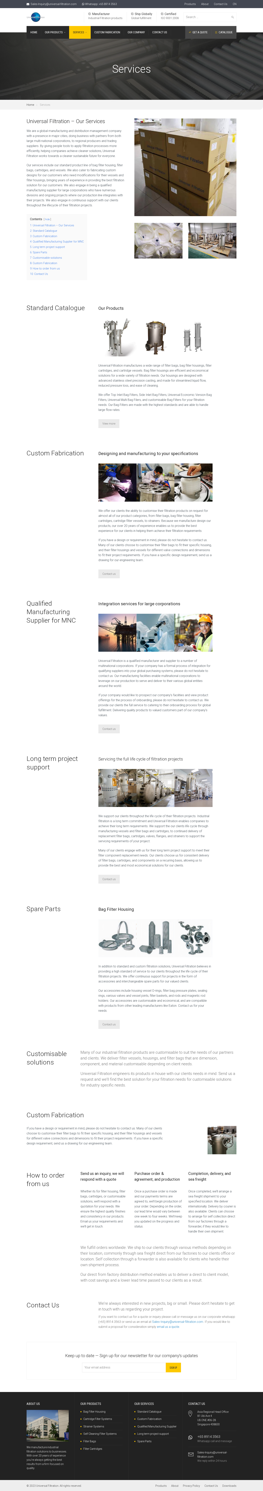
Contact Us (220, 4)
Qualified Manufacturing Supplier (157, 1426)
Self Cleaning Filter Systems (100, 1433)
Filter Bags (89, 1441)
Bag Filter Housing (94, 1411)
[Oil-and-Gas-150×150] (117, 633)
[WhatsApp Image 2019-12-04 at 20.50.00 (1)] (155, 482)
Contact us (109, 573)
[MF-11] (155, 337)
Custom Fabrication (149, 1418)
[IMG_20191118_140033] (193, 482)
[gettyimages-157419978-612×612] (155, 788)
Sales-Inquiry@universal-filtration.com (54, 4)
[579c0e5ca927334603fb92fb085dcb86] (117, 788)
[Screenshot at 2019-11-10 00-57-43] (193, 337)
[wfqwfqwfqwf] (193, 633)
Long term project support (153, 1433)
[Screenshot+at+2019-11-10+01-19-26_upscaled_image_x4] (117, 938)
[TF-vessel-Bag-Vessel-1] (117, 337)
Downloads (229, 1485)
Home (30, 104)
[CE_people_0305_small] (193, 788)
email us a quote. (168, 1327)
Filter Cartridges (92, 1448)
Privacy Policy (191, 1485)
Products (190, 4)
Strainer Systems (93, 1426)
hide (47, 219)
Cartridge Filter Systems (97, 1418)
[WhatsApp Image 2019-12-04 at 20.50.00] (117, 482)
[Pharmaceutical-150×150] (155, 633)
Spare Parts (144, 1441)
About (205, 4)
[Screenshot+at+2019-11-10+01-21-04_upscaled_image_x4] (193, 938)
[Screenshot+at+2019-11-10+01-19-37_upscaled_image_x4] (155, 938)
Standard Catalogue (149, 1411)
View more (108, 423)
